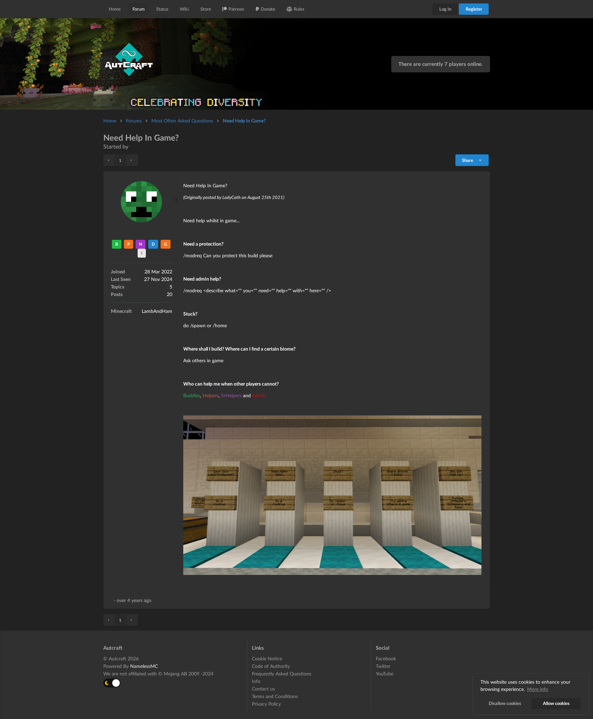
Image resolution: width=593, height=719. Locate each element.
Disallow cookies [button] (505, 703)
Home (115, 9)
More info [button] (537, 689)
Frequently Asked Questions (281, 673)
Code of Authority (271, 666)
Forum (138, 9)
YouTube (384, 673)
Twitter (383, 666)
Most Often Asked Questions (182, 120)
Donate (268, 9)
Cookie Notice (267, 658)
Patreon (236, 9)
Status (162, 9)
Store (205, 9)
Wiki (184, 9)
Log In (445, 9)
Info (256, 681)
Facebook (386, 658)
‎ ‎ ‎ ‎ (132, 146)
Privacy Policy (266, 704)
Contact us (263, 689)
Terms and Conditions (275, 696)
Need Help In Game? (244, 120)
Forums (134, 120)
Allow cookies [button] (556, 703)
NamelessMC (144, 666)
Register (474, 9)
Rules (299, 9)
